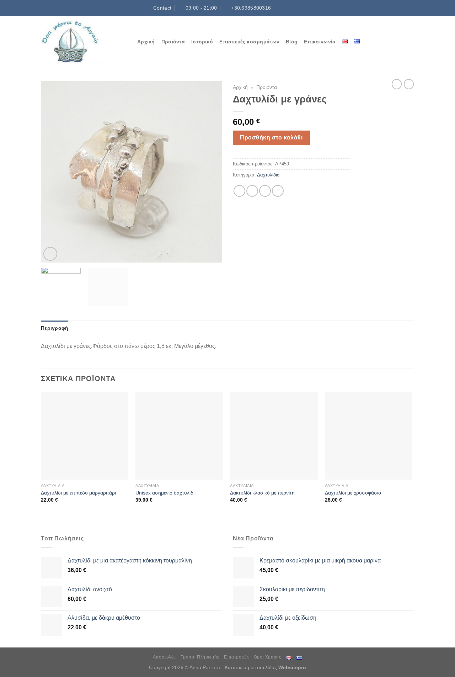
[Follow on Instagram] (291, 7)
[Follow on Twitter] (297, 7)
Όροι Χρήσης (268, 657)
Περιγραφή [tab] (55, 328)
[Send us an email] (305, 7)
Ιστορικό (202, 41)
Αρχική (146, 41)
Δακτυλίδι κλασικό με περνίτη (262, 493)
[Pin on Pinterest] (278, 191)
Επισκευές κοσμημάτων (249, 41)
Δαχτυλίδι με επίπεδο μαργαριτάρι (78, 493)
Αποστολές (164, 657)
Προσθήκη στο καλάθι (271, 137)
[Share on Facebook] (239, 191)
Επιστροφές (236, 657)
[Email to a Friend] (265, 191)
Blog (292, 41)
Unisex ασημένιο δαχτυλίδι (164, 493)
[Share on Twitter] (252, 191)
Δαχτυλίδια (268, 175)
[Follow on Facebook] (284, 7)
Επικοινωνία (320, 41)
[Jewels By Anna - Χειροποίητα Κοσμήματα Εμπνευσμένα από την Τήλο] (84, 41)
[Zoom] (50, 254)
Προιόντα (173, 41)
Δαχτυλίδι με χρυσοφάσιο (353, 493)
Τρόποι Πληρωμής (200, 657)
